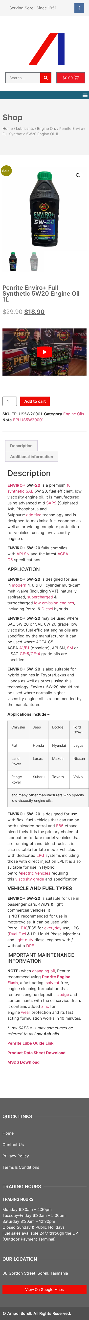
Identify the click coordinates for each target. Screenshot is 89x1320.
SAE (29, 491)
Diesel (47, 608)
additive (33, 514)
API (20, 553)
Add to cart (35, 401)
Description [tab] (21, 445)
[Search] (45, 78)
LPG (40, 855)
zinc (45, 1006)
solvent (52, 982)
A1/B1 (24, 647)
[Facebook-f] (79, 8)
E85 (60, 825)
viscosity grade (29, 879)
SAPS (51, 502)
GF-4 (35, 653)
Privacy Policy (15, 1155)
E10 (24, 927)
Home (7, 128)
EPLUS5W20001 (28, 419)
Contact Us (13, 1144)
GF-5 (24, 653)
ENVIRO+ (16, 485)
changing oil (43, 970)
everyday (53, 927)
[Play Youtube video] (44, 352)
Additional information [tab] (31, 456)
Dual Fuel (17, 933)
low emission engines (54, 602)
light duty (24, 939)
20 (37, 485)
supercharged (40, 596)
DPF (30, 945)
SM (70, 647)
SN (26, 553)
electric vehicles (35, 873)
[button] (85, 95)
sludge (63, 994)
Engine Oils (46, 128)
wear (25, 1012)
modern (19, 585)
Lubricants (25, 128)
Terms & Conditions (20, 1167)
